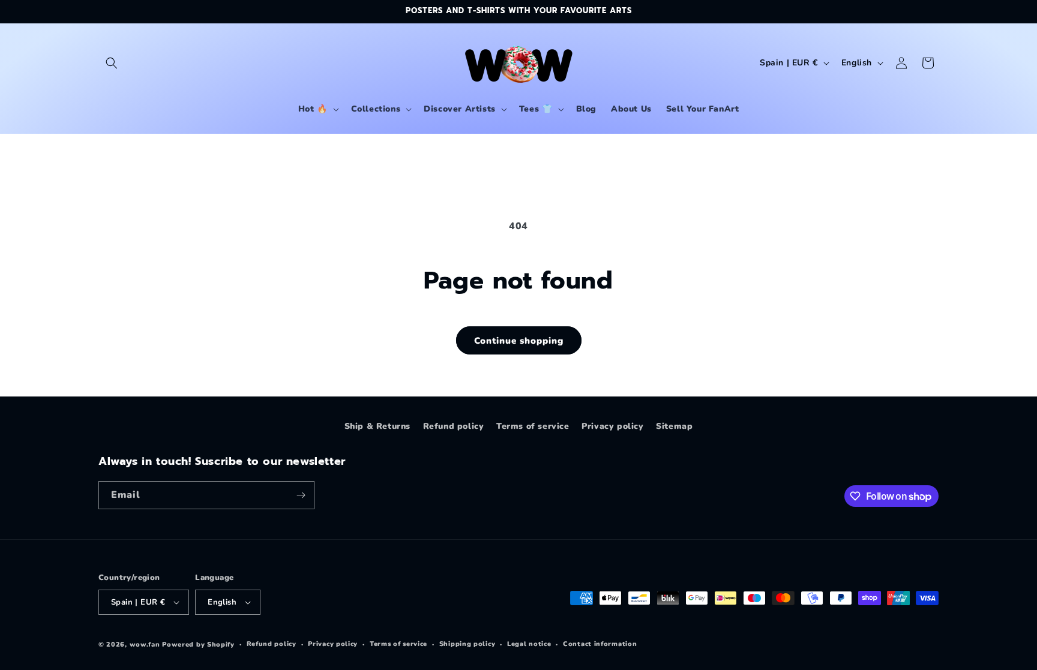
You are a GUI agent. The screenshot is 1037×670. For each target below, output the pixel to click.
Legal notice (529, 643)
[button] (111, 63)
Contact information (600, 643)
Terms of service (533, 426)
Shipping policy (467, 643)
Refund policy (453, 426)
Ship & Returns (377, 426)
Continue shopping (519, 341)
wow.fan (145, 644)
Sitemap (674, 426)
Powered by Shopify (198, 644)
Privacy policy (612, 426)
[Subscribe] (300, 495)
